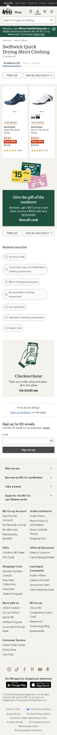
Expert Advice (31, 62)
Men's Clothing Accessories (23, 282)
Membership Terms (28, 726)
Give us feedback (20, 412)
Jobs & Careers (11, 607)
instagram (9, 669)
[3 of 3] (43, 112)
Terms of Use (13, 709)
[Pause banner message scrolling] (53, 29)
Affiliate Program (12, 621)
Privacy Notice (13, 713)
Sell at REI (8, 617)
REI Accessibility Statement (28, 730)
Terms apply (28, 214)
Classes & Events (39, 580)
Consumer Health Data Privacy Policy (28, 718)
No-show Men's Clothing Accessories (21, 294)
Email (5, 434)
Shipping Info (38, 538)
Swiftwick (7, 40)
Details (46, 428)
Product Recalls (15, 722)
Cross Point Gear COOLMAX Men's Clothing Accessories (27, 269)
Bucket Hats (15, 328)
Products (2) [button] (12, 62)
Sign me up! (28, 449)
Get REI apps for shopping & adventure (28, 678)
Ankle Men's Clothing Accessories (26, 317)
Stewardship (37, 630)
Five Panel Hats (17, 307)
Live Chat (8, 654)
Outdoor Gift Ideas (13, 552)
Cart (44, 11)
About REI (36, 607)
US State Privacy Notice (38, 713)
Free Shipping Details (42, 557)
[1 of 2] (14, 112)
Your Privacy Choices (40, 709)
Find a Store (9, 649)
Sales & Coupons (40, 552)
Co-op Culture (11, 612)
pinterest (32, 669)
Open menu (51, 11)
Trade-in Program (12, 593)
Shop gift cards (28, 219)
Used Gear (9, 588)
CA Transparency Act (39, 722)
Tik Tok (17, 669)
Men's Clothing (21, 40)
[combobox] (28, 20)
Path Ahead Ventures (42, 589)
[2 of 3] (42, 112)
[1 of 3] (40, 112)
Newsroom (36, 621)
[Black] (38, 117)
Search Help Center (14, 644)
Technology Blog (40, 626)
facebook (24, 669)
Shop (18, 12)
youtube (40, 669)
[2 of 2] (15, 112)
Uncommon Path (39, 584)
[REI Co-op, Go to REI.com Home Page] (7, 11)
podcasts (47, 669)
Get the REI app (28, 390)
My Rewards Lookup (14, 524)
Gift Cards (8, 557)
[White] (33, 117)
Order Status (37, 515)
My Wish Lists (10, 529)
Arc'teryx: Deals (17, 256)
